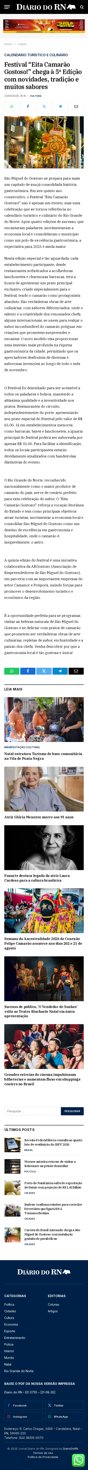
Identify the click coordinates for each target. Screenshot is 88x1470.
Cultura (36, 95)
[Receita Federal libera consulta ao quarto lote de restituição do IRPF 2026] (12, 1145)
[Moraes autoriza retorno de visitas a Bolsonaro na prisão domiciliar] (12, 1166)
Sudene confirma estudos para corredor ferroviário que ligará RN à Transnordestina (53, 1209)
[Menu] (7, 7)
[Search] (81, 7)
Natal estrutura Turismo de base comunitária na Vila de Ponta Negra (43, 756)
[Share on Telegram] (60, 106)
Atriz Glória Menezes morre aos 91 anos (38, 817)
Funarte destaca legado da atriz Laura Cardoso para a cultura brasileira (37, 878)
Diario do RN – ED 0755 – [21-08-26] (30, 1392)
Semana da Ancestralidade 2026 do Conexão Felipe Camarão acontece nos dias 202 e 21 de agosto (43, 943)
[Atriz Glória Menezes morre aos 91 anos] (44, 789)
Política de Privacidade (43, 1457)
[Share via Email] (76, 106)
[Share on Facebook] (27, 106)
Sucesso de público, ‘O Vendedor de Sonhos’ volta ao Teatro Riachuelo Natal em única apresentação (40, 1011)
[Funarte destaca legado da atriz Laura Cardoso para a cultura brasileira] (44, 847)
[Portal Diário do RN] (46, 7)
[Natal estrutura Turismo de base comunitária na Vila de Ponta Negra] (44, 719)
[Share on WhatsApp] (11, 106)
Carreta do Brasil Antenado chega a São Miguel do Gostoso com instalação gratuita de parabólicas (52, 1234)
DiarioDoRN (70, 1448)
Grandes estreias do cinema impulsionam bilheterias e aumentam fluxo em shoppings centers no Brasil (42, 1079)
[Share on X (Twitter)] (44, 106)
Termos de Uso (43, 1453)
